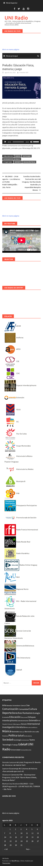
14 (5, 837)
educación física (29, 162)
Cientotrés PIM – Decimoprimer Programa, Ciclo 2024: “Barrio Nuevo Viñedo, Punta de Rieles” (19, 777)
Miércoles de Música (31, 727)
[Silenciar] (31, 142)
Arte (4, 705)
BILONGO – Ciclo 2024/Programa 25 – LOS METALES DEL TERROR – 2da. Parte (21, 786)
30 (16, 845)
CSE (17, 361)
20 (38, 837)
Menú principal (12, 56)
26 (32, 841)
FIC (17, 422)
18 (27, 837)
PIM (17, 493)
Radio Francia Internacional (27, 529)
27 (38, 841)
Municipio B (20, 481)
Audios (17, 156)
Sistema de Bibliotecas (25, 646)
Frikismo (9, 724)
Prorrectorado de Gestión (26, 517)
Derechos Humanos (22, 712)
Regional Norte (22, 589)
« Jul (6, 849)
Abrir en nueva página (10, 49)
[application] (21, 142)
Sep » (28, 849)
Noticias (21, 732)
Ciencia (23, 705)
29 (10, 845)
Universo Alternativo (26, 750)
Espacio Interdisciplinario (26, 385)
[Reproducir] (5, 142)
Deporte (18, 162)
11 (27, 833)
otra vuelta (35, 732)
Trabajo (15, 745)
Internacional (33, 723)
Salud (21, 735)
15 (10, 837)
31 (21, 845)
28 (5, 845)
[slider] (36, 142)
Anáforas (19, 337)
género (19, 724)
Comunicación (10, 709)
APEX (18, 349)
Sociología (17, 740)
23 (16, 841)
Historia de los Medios (24, 469)
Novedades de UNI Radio (11, 159)
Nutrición (28, 732)
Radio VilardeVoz (22, 553)
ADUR (18, 326)
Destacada (27, 156)
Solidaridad (25, 740)
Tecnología (6, 744)
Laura (4, 768)
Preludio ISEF (23, 72)
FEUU (18, 409)
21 (5, 841)
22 (10, 841)
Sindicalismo (28, 736)
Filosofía (4, 724)
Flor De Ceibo (21, 434)
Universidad (15, 750)
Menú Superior (11, 3)
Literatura (20, 727)
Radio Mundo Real (23, 542)
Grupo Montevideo (23, 446)
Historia (23, 724)
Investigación (8, 727)
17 (21, 837)
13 (38, 833)
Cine (28, 705)
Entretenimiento (23, 721)
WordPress (15, 861)
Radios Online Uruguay (28, 565)
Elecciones (24, 717)
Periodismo (5, 736)
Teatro (32, 740)
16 (16, 837)
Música (6, 731)
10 (21, 833)
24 (21, 841)
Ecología (36, 713)
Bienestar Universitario (13, 706)
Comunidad (24, 709)
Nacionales (15, 732)
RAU (18, 577)
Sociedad (7, 739)
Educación (15, 716)
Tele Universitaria (23, 658)
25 (27, 841)
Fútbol (15, 724)
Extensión (20, 397)
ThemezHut (6, 863)
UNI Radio (16, 18)
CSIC (18, 373)
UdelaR (19, 670)
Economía (5, 717)
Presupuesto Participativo (26, 505)
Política (12, 735)
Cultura (33, 709)
